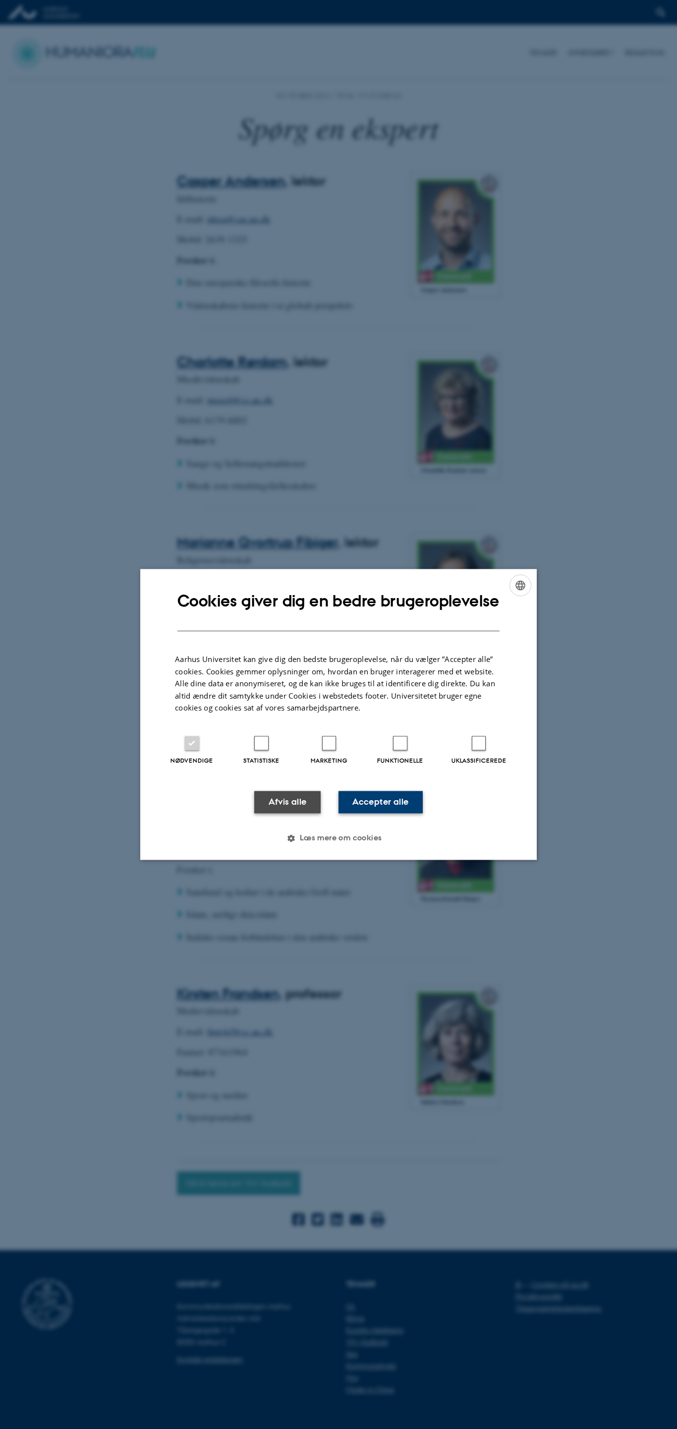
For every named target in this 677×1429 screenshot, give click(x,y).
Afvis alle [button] (288, 801)
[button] (338, 838)
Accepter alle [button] (380, 801)
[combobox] (520, 585)
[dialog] (338, 714)
